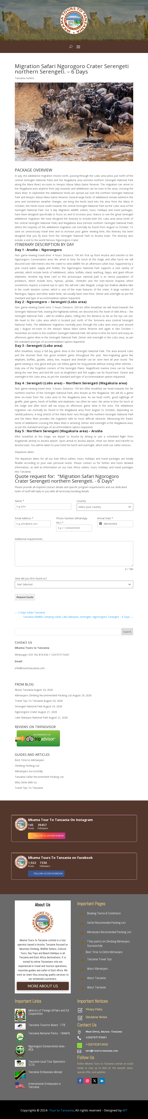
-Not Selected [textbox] (24, 584)
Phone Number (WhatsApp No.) (71, 520)
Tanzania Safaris (24, 78)
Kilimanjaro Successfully (29, 771)
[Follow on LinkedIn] (102, 1081)
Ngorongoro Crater (26, 712)
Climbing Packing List (27, 765)
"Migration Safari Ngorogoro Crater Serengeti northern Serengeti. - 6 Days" (67, 478)
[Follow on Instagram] (87, 1081)
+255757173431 (96, 1037)
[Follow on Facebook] (80, 1081)
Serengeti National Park (28, 706)
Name (19, 501)
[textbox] (101, 507)
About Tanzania (24, 689)
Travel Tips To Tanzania (29, 700)
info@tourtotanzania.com (102, 1050)
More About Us (43, 986)
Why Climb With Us (26, 782)
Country (81, 501)
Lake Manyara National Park (31, 717)
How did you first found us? (31, 578)
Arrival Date (105, 518)
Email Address (24, 518)
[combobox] (105, 507)
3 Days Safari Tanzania (30, 612)
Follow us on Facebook (48, 873)
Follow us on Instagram (49, 835)
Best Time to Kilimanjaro (29, 760)
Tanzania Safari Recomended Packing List (39, 776)
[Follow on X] (94, 1081)
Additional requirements (29, 539)
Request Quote (25, 597)
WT (125, 1110)
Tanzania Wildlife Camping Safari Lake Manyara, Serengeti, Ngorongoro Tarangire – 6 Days (78, 617)
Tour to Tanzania (61, 1110)
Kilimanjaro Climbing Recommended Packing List (43, 695)
